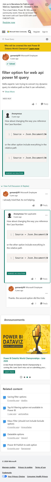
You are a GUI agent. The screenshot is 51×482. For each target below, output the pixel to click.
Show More (10, 91)
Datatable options (15, 434)
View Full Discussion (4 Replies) (16, 186)
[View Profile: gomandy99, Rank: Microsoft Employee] (5, 57)
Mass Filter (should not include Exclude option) (25, 422)
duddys (24, 400)
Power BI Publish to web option (22, 444)
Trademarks (7, 472)
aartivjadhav (23, 414)
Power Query (9, 39)
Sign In (45, 32)
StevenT (24, 438)
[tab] (24, 377)
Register (36, 32)
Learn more (34, 48)
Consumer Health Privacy (37, 476)
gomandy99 (15, 55)
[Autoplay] (21, 377)
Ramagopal (25, 448)
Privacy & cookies (25, 467)
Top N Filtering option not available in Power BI (25, 409)
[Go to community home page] (17, 32)
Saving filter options (16, 396)
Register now (9, 22)
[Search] (29, 31)
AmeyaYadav (26, 427)
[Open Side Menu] (4, 32)
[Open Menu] (47, 39)
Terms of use (40, 467)
